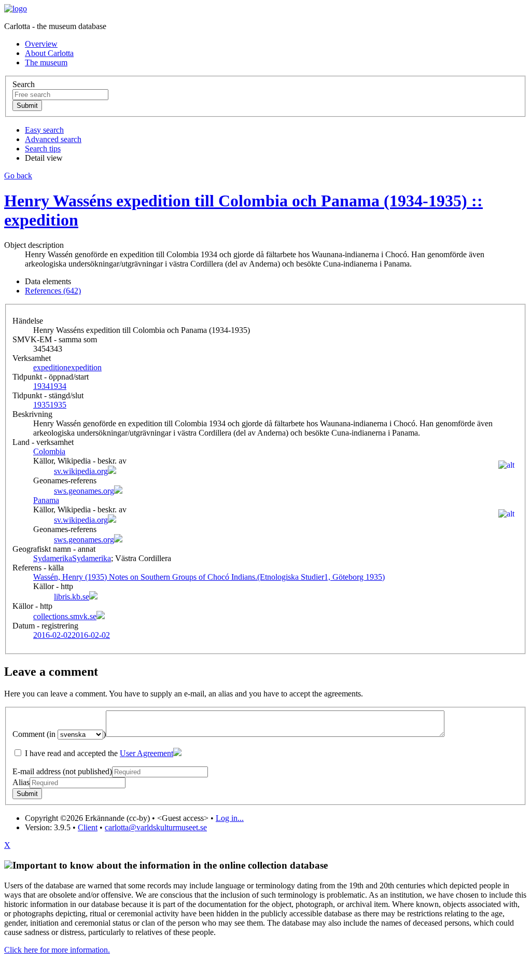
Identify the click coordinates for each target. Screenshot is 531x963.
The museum (46, 62)
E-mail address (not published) (62, 771)
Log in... (230, 818)
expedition (67, 367)
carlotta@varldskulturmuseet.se (156, 827)
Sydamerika (72, 558)
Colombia (49, 451)
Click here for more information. (57, 949)
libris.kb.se (71, 596)
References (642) (53, 290)
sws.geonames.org (84, 490)
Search (23, 84)
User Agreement (146, 753)
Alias (21, 782)
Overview (41, 43)
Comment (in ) (59, 734)
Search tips (43, 148)
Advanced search (53, 139)
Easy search (44, 129)
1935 (49, 404)
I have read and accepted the (98, 753)
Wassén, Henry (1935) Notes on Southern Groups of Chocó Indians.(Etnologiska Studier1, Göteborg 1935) (209, 577)
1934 (49, 386)
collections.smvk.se (64, 616)
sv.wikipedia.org (81, 471)
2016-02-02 (71, 635)
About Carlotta (49, 53)
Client (87, 827)
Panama (46, 500)
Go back (18, 175)
